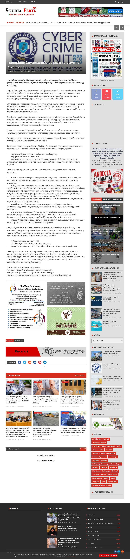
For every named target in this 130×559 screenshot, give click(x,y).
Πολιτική (115, 471)
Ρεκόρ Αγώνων (112, 474)
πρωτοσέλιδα (103, 80)
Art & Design (96, 439)
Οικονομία (104, 467)
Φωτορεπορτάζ (112, 482)
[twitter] (118, 2)
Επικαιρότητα (113, 457)
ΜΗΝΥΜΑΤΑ (117, 199)
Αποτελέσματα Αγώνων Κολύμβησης (103, 446)
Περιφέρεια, (31, 71)
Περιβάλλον (113, 467)
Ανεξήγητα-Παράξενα (99, 443)
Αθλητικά (106, 439)
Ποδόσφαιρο (106, 471)
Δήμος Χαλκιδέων (97, 450)
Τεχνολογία (95, 482)
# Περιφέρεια (19, 340)
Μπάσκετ (95, 467)
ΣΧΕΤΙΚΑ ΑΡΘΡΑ (14, 375)
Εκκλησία (109, 450)
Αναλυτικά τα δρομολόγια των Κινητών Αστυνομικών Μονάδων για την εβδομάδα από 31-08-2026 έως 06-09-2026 (17, 400)
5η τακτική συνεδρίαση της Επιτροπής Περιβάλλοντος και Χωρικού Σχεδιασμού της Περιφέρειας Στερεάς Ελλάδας (106, 244)
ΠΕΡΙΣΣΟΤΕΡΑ (80, 375)
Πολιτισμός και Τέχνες (99, 474)
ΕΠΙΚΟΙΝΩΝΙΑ (81, 22)
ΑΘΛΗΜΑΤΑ (46, 22)
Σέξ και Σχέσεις (97, 478)
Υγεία (103, 482)
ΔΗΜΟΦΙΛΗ (97, 199)
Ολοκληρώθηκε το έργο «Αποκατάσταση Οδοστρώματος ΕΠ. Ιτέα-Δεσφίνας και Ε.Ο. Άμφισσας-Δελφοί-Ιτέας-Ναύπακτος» (45, 432)
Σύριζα (113, 478)
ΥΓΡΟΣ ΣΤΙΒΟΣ (59, 22)
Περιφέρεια (10, 381)
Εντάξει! (114, 555)
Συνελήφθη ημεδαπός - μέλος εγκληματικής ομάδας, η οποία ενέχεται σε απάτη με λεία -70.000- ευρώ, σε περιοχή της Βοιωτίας (73, 400)
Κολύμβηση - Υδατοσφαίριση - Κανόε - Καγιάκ (106, 464)
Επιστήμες (95, 460)
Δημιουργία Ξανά (94, 535)
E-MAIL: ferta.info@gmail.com (98, 22)
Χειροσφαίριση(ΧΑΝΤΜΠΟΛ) (101, 485)
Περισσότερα (104, 555)
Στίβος (106, 478)
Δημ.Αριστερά (93, 531)
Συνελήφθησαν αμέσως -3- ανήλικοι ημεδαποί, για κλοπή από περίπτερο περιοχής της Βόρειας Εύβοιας (45, 400)
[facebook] (115, 2)
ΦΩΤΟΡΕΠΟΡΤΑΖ (32, 22)
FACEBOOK (20, 22)
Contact (32, 2)
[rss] (122, 2)
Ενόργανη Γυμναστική (99, 457)
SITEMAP (71, 22)
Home (24, 2)
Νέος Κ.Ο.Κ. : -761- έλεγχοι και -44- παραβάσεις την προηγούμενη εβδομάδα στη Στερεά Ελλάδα (106, 231)
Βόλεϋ (119, 446)
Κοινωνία (104, 460)
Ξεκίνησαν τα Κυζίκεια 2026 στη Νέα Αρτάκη (107, 217)
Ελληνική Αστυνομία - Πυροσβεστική (103, 453)
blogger (83, 449)
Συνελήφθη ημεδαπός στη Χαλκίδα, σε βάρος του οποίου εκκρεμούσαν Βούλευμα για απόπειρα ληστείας (73, 430)
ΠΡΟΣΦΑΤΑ (107, 199)
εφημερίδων (111, 80)
